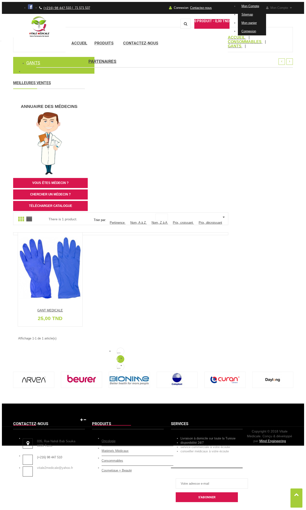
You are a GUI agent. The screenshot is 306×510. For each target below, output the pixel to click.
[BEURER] (81, 387)
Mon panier (249, 23)
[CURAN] (225, 387)
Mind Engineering (272, 441)
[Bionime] (129, 387)
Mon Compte (250, 6)
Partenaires (102, 61)
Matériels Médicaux (115, 451)
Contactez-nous (201, 8)
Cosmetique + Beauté (117, 470)
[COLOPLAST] (177, 387)
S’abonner (206, 497)
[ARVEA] (33, 387)
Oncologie (108, 441)
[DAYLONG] (272, 387)
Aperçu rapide (52, 270)
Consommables (112, 460)
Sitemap (247, 14)
